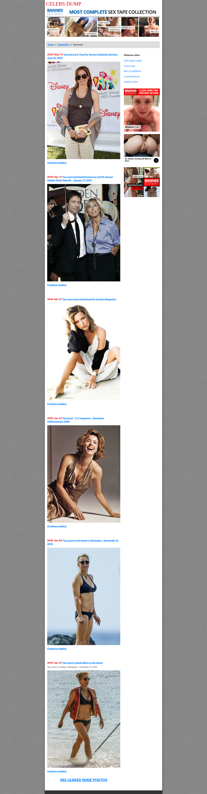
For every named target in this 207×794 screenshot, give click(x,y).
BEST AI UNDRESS (132, 71)
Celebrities (63, 44)
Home (51, 44)
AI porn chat (129, 66)
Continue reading (56, 162)
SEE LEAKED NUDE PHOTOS (83, 780)
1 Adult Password (132, 76)
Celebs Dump (63, 4)
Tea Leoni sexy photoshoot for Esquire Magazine (89, 299)
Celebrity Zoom (131, 81)
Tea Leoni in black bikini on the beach (82, 662)
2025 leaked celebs (133, 60)
